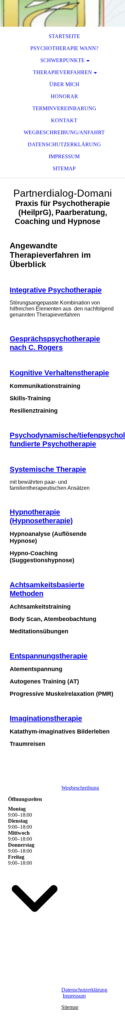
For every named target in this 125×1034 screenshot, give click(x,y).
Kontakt (64, 120)
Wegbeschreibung (80, 788)
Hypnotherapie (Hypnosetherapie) (41, 516)
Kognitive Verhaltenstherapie (59, 373)
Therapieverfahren (62, 72)
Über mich (64, 84)
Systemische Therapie (48, 469)
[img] (62, 13)
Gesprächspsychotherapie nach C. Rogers (55, 343)
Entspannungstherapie (48, 656)
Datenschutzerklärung (64, 144)
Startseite (64, 36)
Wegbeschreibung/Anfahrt (64, 132)
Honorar (64, 96)
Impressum (64, 156)
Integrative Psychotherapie (56, 290)
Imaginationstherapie (46, 718)
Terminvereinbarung (64, 108)
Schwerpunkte (62, 60)
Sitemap (64, 168)
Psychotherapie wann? (64, 48)
